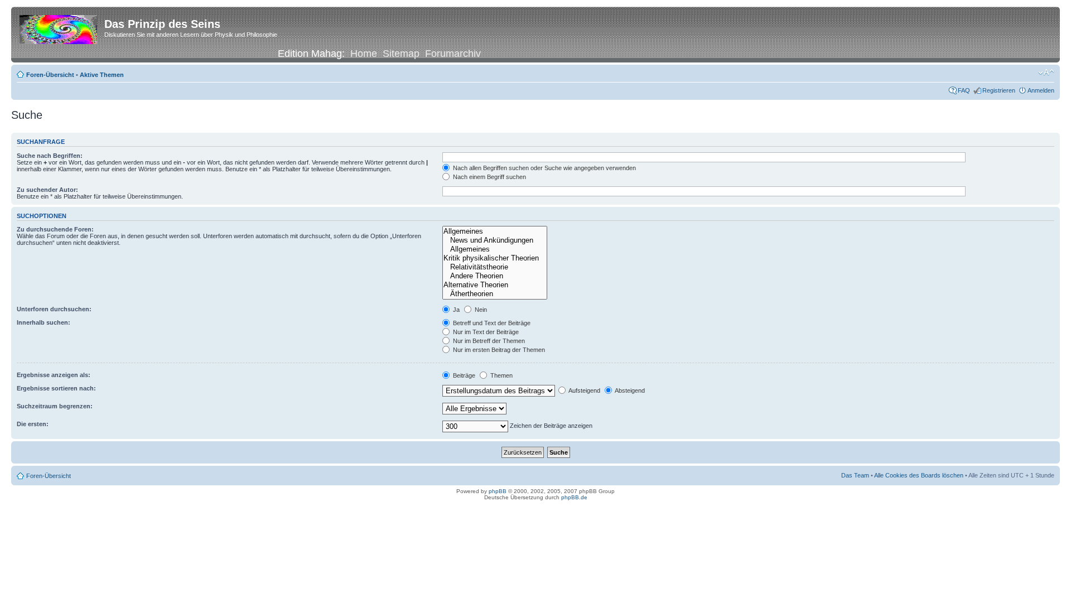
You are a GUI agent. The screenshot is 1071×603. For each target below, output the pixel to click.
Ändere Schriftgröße (1046, 72)
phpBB (497, 491)
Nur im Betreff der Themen (488, 340)
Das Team (855, 475)
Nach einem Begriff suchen (488, 176)
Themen (501, 375)
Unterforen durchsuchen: (54, 309)
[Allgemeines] (494, 231)
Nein (480, 309)
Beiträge (463, 375)
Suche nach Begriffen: (50, 155)
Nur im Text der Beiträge (485, 332)
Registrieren (998, 90)
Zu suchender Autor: (47, 189)
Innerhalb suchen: (43, 322)
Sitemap (401, 53)
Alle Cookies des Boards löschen (918, 475)
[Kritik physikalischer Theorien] (494, 258)
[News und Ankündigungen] (494, 240)
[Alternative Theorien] (494, 285)
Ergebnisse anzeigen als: (53, 375)
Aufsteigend (583, 390)
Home (363, 53)
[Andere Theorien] (494, 276)
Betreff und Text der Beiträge (490, 323)
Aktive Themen (102, 74)
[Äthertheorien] (494, 294)
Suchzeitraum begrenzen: (55, 406)
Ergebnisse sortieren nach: (56, 388)
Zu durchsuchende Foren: (55, 229)
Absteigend (629, 390)
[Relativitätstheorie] (494, 267)
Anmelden (1040, 90)
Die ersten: (33, 424)
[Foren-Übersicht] (59, 27)
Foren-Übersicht (50, 74)
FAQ (964, 90)
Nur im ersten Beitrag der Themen (498, 349)
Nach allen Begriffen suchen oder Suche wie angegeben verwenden (543, 168)
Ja (455, 309)
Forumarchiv (453, 53)
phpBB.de (574, 497)
